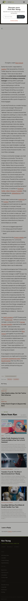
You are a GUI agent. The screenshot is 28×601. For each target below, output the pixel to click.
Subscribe (20, 16)
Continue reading (14, 20)
